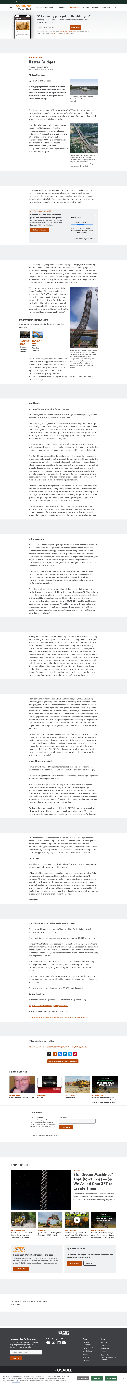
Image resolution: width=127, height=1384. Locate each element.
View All (90, 1263)
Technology (78, 1170)
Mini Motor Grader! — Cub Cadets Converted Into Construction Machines (21, 1235)
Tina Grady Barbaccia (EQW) (38, 67)
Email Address (64, 1117)
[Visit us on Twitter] (53, 1342)
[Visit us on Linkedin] (59, 1342)
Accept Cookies (111, 1378)
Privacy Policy (56, 33)
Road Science (69, 1097)
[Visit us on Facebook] (48, 1342)
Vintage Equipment (18, 1230)
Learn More (21, 1269)
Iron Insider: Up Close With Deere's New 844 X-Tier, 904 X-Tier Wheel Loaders (76, 1235)
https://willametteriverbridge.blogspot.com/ (48, 1005)
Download (74, 1263)
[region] (63, 1378)
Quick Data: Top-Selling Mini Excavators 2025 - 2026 (49, 1234)
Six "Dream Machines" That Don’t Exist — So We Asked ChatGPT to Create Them (93, 1181)
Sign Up (16, 1358)
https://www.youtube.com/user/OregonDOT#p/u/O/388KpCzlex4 (58, 1017)
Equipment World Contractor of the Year (33, 1255)
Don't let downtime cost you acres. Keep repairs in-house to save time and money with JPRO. (104, 1100)
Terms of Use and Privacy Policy (67, 31)
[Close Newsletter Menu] (116, 15)
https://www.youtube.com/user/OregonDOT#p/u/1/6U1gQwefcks (58, 1046)
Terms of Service (66, 33)
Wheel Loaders (70, 1230)
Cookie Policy (16, 1382)
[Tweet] (70, 1054)
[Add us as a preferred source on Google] (55, 1054)
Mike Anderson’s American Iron (21, 1097)
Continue (66, 1127)
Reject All (97, 1378)
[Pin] (75, 1054)
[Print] (49, 1054)
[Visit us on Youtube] (64, 1342)
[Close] (124, 1378)
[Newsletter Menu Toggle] (116, 7)
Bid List (40, 1097)
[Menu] (11, 7)
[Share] (60, 1054)
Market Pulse (43, 1230)
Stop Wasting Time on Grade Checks (35, 348)
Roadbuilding (35, 57)
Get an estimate (39, 230)
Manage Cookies (83, 1378)
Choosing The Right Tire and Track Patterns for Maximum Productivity (25, 349)
